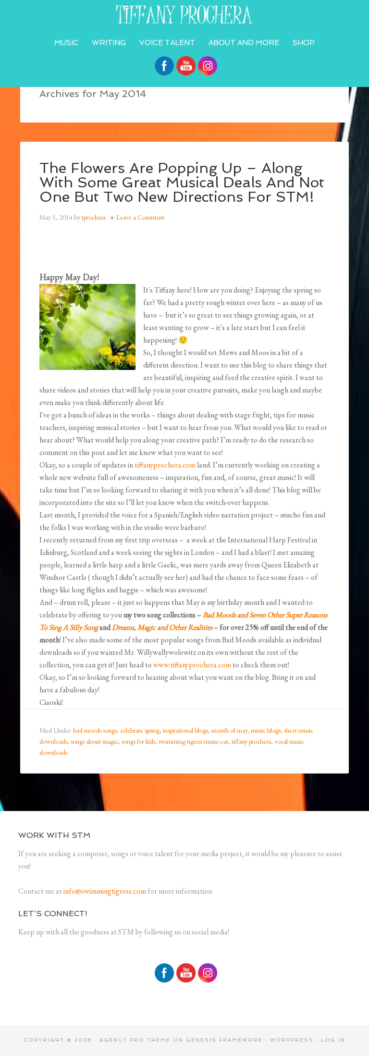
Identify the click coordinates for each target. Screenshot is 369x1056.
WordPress (292, 1040)
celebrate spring (140, 730)
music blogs (266, 730)
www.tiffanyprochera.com (192, 665)
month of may (229, 730)
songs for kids (138, 741)
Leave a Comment (140, 217)
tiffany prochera (251, 741)
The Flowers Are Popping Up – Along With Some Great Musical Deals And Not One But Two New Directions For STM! (181, 182)
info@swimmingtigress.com (104, 891)
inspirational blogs (185, 730)
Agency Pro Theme (135, 1040)
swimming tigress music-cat (193, 741)
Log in (333, 1040)
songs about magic (94, 741)
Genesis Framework (224, 1040)
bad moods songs (95, 730)
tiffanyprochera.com (184, 14)
